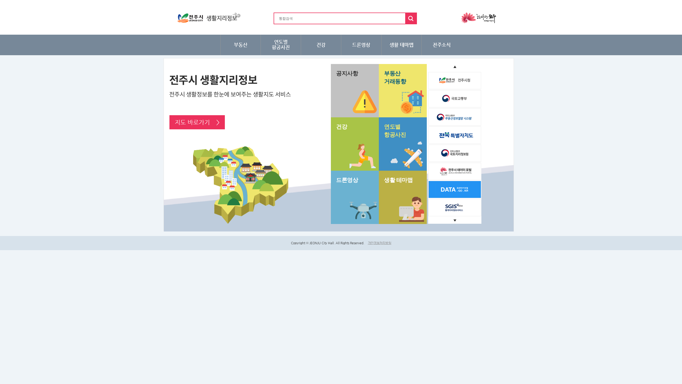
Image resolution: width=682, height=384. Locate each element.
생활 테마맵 (401, 44)
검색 (410, 18)
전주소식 (442, 44)
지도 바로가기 (197, 122)
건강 (321, 44)
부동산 (240, 44)
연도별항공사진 (281, 44)
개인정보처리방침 (379, 243)
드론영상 (361, 44)
